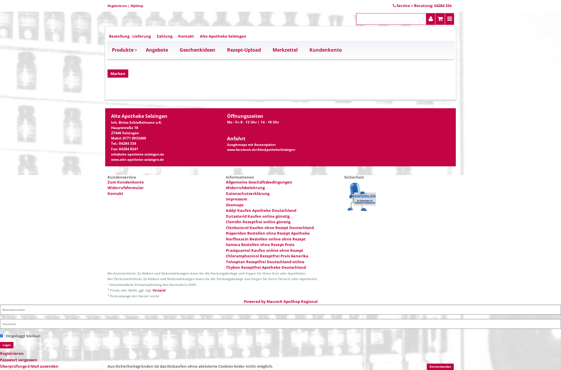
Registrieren (117, 6)
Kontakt (186, 36)
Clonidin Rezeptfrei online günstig (258, 221)
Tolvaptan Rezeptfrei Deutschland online (265, 261)
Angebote (157, 50)
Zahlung (164, 36)
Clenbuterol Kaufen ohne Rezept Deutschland (270, 227)
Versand (159, 290)
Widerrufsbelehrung (245, 187)
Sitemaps (234, 204)
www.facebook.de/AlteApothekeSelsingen (261, 150)
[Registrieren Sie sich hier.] (430, 19)
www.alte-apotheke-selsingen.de (137, 160)
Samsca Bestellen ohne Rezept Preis (260, 244)
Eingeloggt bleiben (23, 335)
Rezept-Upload (244, 50)
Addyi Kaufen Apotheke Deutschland (261, 210)
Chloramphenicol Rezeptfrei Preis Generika (267, 256)
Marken (117, 73)
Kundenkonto (325, 50)
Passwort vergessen (18, 359)
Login (7, 345)
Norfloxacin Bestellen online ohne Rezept (266, 239)
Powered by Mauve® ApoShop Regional (281, 301)
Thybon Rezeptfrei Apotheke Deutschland (266, 267)
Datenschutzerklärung (247, 193)
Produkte (123, 50)
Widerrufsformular (126, 187)
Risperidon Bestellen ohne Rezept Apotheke (268, 233)
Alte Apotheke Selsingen (223, 36)
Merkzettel (285, 50)
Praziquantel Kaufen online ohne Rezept (264, 250)
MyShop (137, 6)
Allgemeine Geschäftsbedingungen (259, 182)
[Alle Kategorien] (449, 19)
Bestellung (119, 36)
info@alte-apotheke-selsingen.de (137, 154)
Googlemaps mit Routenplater (251, 145)
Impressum (236, 199)
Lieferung (141, 36)
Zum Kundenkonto (126, 182)
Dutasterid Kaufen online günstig (258, 216)
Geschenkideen (197, 50)
